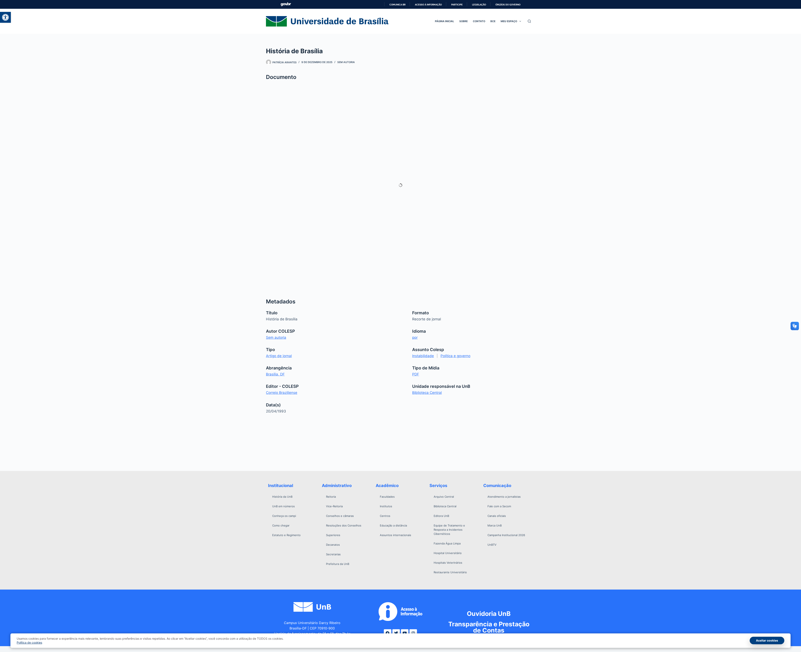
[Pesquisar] (529, 21)
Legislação (479, 4)
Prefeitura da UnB (337, 564)
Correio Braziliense (281, 393)
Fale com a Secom (499, 506)
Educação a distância (393, 525)
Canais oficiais (496, 516)
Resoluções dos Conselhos (343, 525)
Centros (385, 516)
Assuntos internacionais (395, 535)
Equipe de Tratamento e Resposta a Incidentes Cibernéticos (449, 529)
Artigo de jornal (279, 356)
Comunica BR (397, 4)
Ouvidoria (489, 613)
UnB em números (283, 506)
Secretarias (333, 554)
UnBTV (491, 544)
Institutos (386, 506)
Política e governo (455, 356)
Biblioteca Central (427, 393)
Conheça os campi (284, 516)
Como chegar (281, 525)
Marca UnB (494, 525)
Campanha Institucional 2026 (506, 535)
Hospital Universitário (448, 553)
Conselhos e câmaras (340, 516)
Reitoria (331, 496)
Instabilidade (423, 356)
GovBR (286, 4)
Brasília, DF (275, 374)
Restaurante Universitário (450, 572)
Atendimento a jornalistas (504, 496)
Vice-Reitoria (334, 506)
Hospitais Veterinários (448, 562)
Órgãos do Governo (507, 4)
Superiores (333, 535)
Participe (457, 4)
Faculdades (387, 496)
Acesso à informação (428, 4)
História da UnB (282, 496)
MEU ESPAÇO (509, 21)
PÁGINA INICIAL (444, 21)
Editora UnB (441, 516)
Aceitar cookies (767, 640)
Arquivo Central (444, 496)
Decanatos (333, 544)
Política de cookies (29, 642)
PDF (415, 374)
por (415, 337)
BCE (492, 21)
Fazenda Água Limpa (447, 543)
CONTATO (479, 21)
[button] (5, 17)
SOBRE (463, 21)
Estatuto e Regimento (286, 535)
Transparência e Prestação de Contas (488, 627)
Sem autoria (346, 62)
